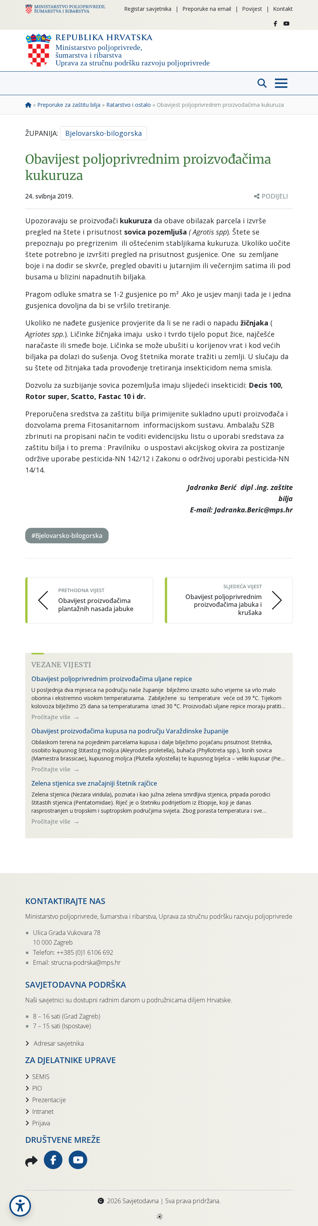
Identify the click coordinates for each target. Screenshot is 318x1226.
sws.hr (159, 1216)
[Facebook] (275, 23)
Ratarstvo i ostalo (128, 104)
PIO (37, 1088)
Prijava (41, 1123)
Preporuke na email (206, 8)
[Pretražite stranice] (262, 83)
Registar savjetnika (147, 8)
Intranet (43, 1111)
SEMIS (41, 1076)
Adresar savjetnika (58, 1043)
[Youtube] (286, 23)
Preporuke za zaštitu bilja (68, 104)
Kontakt (283, 8)
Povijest (252, 8)
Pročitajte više (51, 717)
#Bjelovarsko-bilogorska (66, 535)
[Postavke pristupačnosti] (20, 1206)
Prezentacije (49, 1100)
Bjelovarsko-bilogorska (103, 133)
